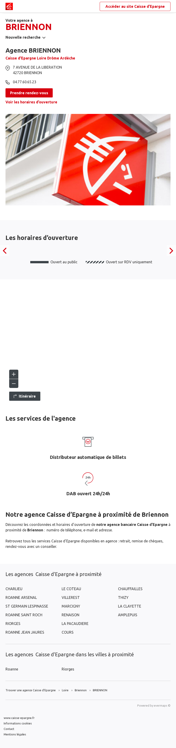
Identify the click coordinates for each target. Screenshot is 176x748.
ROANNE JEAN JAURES (25, 632)
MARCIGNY (71, 606)
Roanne (12, 669)
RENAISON (70, 615)
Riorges (68, 669)
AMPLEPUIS (127, 615)
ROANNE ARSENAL (21, 597)
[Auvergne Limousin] (9, 6)
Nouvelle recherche (23, 37)
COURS (68, 632)
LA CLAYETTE (129, 606)
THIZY (123, 597)
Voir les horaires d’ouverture (31, 102)
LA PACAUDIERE (75, 624)
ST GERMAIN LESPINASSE (27, 606)
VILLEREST (71, 597)
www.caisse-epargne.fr (19, 717)
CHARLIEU (14, 589)
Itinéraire (27, 396)
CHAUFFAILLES (130, 589)
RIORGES (13, 624)
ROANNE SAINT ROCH (24, 615)
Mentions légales (15, 734)
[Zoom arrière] (13, 383)
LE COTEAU (71, 589)
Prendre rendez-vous (29, 93)
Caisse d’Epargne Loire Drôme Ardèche (40, 58)
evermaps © (162, 705)
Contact (9, 728)
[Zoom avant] (13, 374)
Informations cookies (18, 723)
